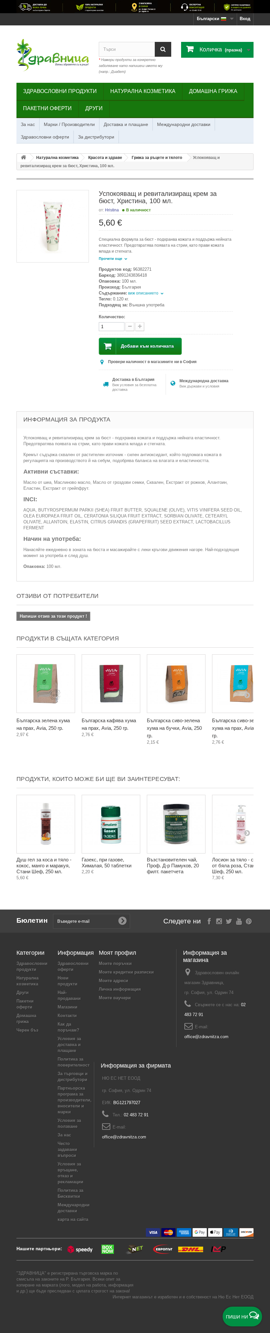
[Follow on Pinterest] (249, 920)
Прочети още (111, 259)
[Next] (247, 695)
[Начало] (23, 158)
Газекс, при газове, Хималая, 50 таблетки (106, 862)
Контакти (67, 1015)
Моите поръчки (115, 963)
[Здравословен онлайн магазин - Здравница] (52, 55)
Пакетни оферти (47, 108)
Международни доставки (183, 124)
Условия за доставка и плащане (69, 1044)
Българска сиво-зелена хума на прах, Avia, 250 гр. (238, 728)
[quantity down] (139, 326)
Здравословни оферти (45, 137)
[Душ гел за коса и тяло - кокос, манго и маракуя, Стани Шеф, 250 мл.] (45, 824)
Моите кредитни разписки (126, 972)
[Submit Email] (122, 921)
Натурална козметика (143, 91)
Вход (245, 18)
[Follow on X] (229, 920)
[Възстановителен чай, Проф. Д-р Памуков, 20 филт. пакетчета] (176, 824)
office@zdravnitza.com (206, 1036)
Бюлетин (32, 920)
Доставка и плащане (126, 124)
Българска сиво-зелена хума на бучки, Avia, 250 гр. (174, 728)
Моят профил (117, 952)
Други (94, 108)
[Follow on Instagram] (219, 920)
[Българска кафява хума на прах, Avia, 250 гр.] (111, 683)
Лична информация (120, 989)
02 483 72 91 (136, 1114)
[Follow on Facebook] (209, 920)
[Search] (163, 49)
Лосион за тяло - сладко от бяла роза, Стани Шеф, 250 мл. (239, 865)
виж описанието (143, 293)
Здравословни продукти (60, 91)
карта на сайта (73, 1219)
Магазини (67, 1007)
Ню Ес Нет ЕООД (236, 1296)
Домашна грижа (213, 91)
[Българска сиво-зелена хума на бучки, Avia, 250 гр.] (176, 683)
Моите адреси (113, 980)
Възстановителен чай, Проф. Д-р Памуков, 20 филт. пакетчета (173, 865)
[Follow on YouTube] (239, 920)
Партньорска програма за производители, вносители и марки (75, 1100)
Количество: (112, 316)
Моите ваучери (115, 997)
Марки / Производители (69, 124)
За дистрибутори (96, 137)
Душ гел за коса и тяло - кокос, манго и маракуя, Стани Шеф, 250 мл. (43, 865)
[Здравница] (135, 6)
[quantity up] (129, 326)
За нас (28, 124)
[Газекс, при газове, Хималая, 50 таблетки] (111, 824)
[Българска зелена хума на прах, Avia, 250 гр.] (45, 683)
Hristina (112, 210)
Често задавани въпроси (67, 1149)
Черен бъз (27, 1030)
